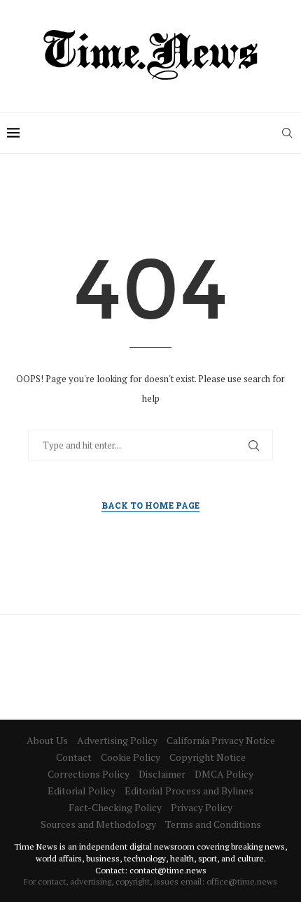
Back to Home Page (151, 505)
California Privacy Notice (221, 740)
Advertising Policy (117, 740)
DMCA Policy (224, 773)
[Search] (287, 132)
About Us (47, 740)
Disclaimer (162, 773)
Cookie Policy (130, 757)
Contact (74, 757)
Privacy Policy (201, 807)
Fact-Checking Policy (115, 807)
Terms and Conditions (213, 824)
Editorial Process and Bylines (189, 790)
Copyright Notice (207, 757)
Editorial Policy (81, 790)
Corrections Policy (89, 773)
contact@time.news (168, 870)
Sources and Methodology (98, 824)
